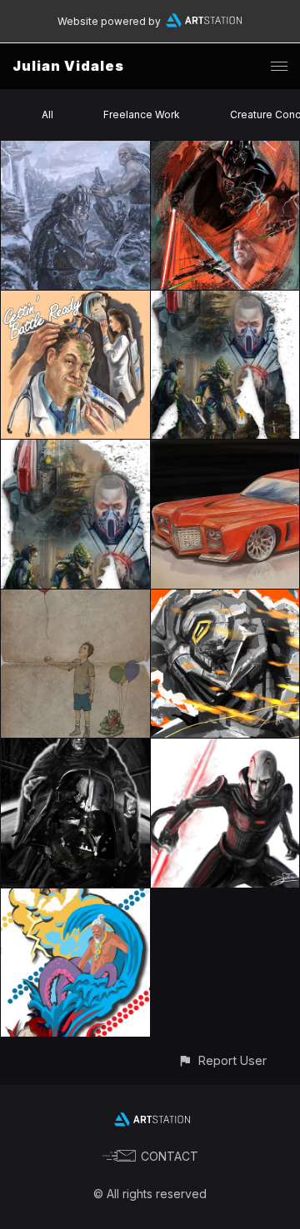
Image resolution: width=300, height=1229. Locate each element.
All (47, 114)
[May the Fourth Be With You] (225, 150)
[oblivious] (75, 599)
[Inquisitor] (225, 748)
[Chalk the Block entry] (75, 898)
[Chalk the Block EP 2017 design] (225, 599)
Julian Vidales (68, 65)
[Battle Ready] (75, 300)
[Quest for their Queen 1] (75, 150)
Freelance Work (141, 114)
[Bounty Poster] (225, 300)
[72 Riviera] (225, 449)
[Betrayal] (75, 748)
